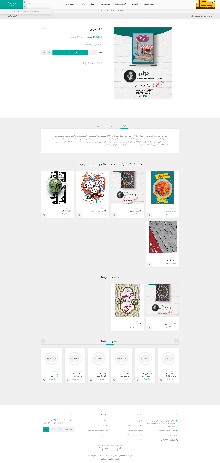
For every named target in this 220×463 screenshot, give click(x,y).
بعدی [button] (43, 341)
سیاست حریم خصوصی (135, 430)
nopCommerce (105, 459)
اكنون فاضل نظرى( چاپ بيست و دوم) (100, 376)
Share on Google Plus (79, 63)
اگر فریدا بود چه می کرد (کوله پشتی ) (54, 376)
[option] (168, 365)
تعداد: (100, 52)
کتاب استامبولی (170, 211)
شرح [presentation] (124, 126)
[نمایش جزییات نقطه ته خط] (57, 187)
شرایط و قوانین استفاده (135, 435)
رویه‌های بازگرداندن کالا (135, 425)
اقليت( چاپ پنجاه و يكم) (124, 375)
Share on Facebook (88, 63)
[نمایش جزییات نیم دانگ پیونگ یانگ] (162, 237)
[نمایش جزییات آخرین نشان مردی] (92, 187)
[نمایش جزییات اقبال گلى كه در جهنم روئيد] (145, 358)
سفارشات (106, 421)
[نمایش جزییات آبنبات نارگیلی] (127, 187)
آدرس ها (106, 425)
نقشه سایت (105, 435)
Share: (99, 63)
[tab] (124, 126)
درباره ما (140, 439)
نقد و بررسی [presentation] (112, 126)
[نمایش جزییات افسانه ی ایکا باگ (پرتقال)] (168, 358)
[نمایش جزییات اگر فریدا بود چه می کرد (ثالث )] (75, 358)
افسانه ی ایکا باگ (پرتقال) (171, 375)
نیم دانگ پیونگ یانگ (168, 260)
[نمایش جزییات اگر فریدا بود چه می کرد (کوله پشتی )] (51, 358)
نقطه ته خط (66, 211)
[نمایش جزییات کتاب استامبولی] (162, 187)
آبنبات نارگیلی (135, 211)
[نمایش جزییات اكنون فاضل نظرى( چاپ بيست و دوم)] (98, 358)
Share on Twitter (93, 63)
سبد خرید (11, 4)
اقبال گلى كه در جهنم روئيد (147, 375)
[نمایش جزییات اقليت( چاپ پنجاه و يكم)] (121, 358)
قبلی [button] (177, 341)
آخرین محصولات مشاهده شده (98, 430)
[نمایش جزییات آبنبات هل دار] (127, 300)
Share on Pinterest (83, 63)
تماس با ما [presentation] (98, 126)
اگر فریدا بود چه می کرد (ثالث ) (77, 376)
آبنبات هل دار (135, 324)
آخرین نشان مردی (99, 211)
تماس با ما (139, 421)
